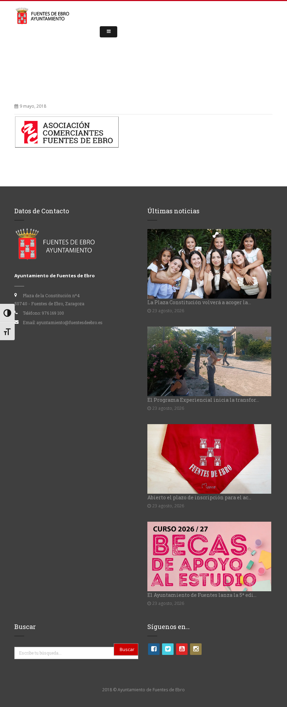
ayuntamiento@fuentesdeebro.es (69, 322)
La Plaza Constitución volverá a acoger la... (199, 302)
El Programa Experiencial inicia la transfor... (203, 400)
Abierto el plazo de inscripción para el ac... (199, 497)
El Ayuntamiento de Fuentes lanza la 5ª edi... (202, 595)
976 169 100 (53, 313)
